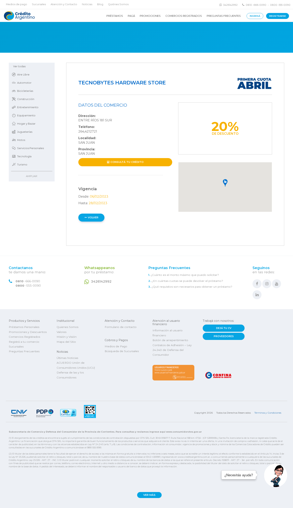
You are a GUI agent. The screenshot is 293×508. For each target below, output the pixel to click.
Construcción (25, 99)
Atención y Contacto (64, 4)
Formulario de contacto (121, 327)
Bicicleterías (25, 90)
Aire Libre (23, 74)
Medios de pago (16, 4)
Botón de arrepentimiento (170, 340)
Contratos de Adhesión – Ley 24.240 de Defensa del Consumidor (172, 350)
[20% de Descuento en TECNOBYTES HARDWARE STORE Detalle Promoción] (19, 15)
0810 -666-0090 (256, 4)
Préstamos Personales (24, 327)
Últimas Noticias (67, 357)
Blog (100, 4)
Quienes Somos (67, 327)
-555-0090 (28, 285)
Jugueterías (24, 131)
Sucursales (39, 4)
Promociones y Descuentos (28, 332)
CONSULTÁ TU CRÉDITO (127, 161)
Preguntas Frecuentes (224, 15)
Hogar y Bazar (26, 123)
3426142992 (230, 4)
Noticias (87, 4)
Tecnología (24, 156)
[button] (225, 183)
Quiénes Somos (118, 4)
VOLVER (92, 217)
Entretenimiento (27, 107)
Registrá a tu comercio (24, 341)
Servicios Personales (30, 148)
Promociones (150, 15)
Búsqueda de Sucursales (122, 351)
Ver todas (19, 66)
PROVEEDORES (224, 336)
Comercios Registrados (183, 15)
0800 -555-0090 (280, 4)
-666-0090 (28, 281)
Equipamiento (26, 115)
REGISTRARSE (277, 16)
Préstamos (114, 15)
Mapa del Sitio (66, 341)
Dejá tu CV (223, 328)
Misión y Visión (67, 336)
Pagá (131, 15)
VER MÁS (149, 494)
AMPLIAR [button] (31, 176)
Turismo (22, 164)
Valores (61, 332)
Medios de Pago (116, 346)
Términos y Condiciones (267, 412)
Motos (21, 140)
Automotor (24, 82)
